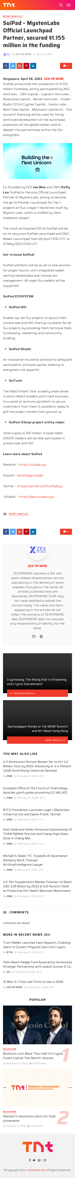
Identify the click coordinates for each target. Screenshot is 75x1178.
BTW (10, 952)
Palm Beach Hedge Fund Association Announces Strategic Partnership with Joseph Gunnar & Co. (37, 964)
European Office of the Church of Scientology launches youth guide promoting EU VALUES (35, 790)
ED (8, 972)
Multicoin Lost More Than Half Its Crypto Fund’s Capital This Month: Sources (33, 1055)
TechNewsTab (36, 1170)
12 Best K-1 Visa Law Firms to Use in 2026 (33, 982)
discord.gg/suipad (30, 475)
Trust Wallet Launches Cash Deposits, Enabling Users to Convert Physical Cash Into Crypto (37, 944)
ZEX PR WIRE (23, 54)
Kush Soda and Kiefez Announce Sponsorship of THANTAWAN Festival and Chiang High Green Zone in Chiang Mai (37, 833)
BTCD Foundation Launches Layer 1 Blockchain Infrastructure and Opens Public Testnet (36, 812)
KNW (9, 776)
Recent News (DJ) (13, 16)
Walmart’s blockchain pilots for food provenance (29, 1118)
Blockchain (9, 1049)
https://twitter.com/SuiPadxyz (40, 486)
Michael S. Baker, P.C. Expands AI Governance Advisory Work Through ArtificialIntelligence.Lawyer (35, 860)
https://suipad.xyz (32, 464)
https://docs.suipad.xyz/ (37, 496)
